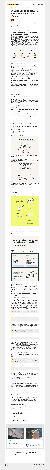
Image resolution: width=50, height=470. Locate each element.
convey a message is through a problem (25, 113)
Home (34, 464)
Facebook (20, 420)
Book (30, 4)
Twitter (14, 420)
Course (34, 4)
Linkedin (26, 420)
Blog (12, 7)
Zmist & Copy (39, 4)
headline (23, 396)
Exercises (42, 464)
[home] (13, 4)
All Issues (27, 4)
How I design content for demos (14, 442)
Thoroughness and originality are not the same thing (33, 442)
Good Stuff (38, 464)
